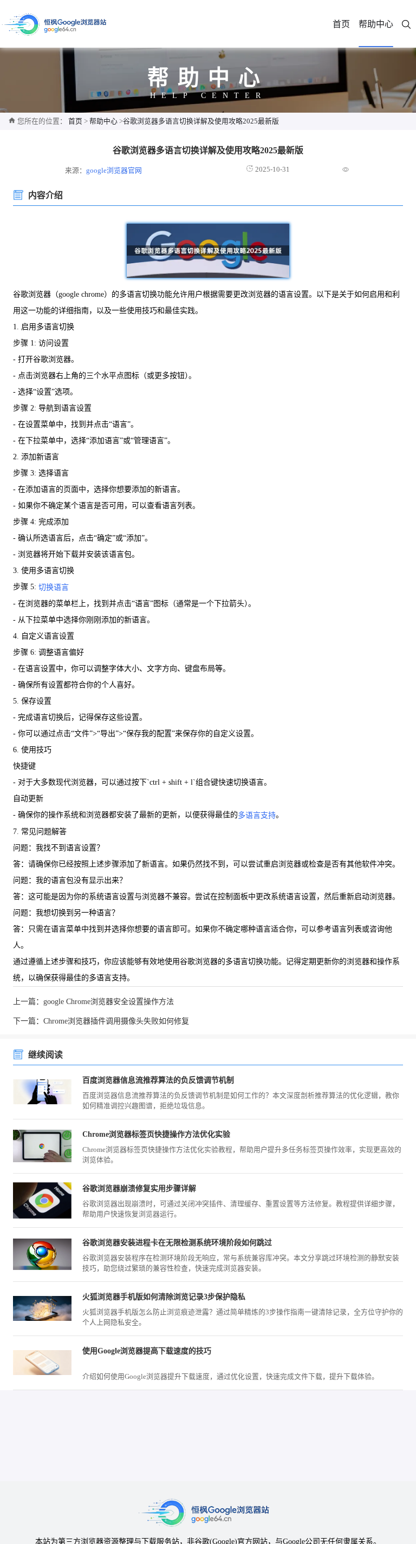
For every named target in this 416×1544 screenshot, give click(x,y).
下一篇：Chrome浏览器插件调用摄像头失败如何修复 (101, 1021)
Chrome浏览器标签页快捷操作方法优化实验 (156, 1134)
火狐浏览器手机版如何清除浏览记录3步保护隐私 (163, 1297)
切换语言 (53, 587)
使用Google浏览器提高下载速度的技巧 (146, 1351)
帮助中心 (376, 24)
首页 (341, 24)
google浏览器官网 (114, 170)
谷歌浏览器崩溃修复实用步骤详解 (139, 1188)
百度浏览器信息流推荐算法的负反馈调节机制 (158, 1080)
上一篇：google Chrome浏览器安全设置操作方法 (93, 1002)
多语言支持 (257, 815)
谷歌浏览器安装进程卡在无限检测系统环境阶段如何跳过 (177, 1243)
